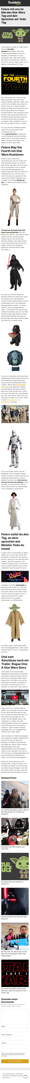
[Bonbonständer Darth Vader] (15, 335)
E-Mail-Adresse (6, 1034)
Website (4, 1043)
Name (3, 1026)
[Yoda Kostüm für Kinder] (15, 623)
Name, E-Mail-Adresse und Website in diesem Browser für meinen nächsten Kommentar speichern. (13, 1055)
